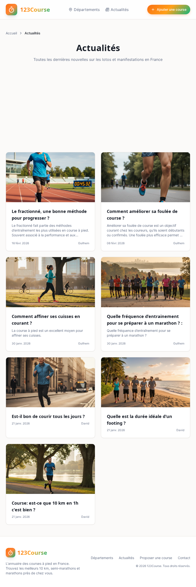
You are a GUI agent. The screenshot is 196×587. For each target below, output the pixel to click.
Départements (87, 9)
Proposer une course (156, 558)
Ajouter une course (171, 9)
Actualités (120, 9)
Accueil (11, 33)
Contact (184, 558)
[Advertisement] (98, 107)
